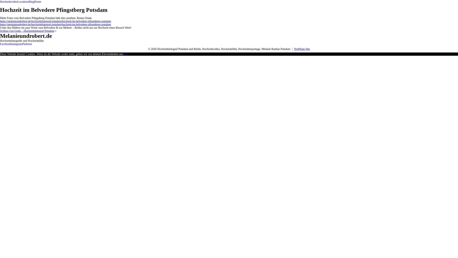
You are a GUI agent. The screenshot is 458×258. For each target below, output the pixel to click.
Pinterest (27, 44)
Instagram (16, 44)
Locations (23, 1)
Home (37, 1)
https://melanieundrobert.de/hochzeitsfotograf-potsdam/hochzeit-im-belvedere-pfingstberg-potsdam (55, 21)
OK (126, 54)
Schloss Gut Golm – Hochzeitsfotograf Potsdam (27, 30)
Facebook (5, 44)
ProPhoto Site (302, 49)
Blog (31, 1)
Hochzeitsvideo (9, 1)
